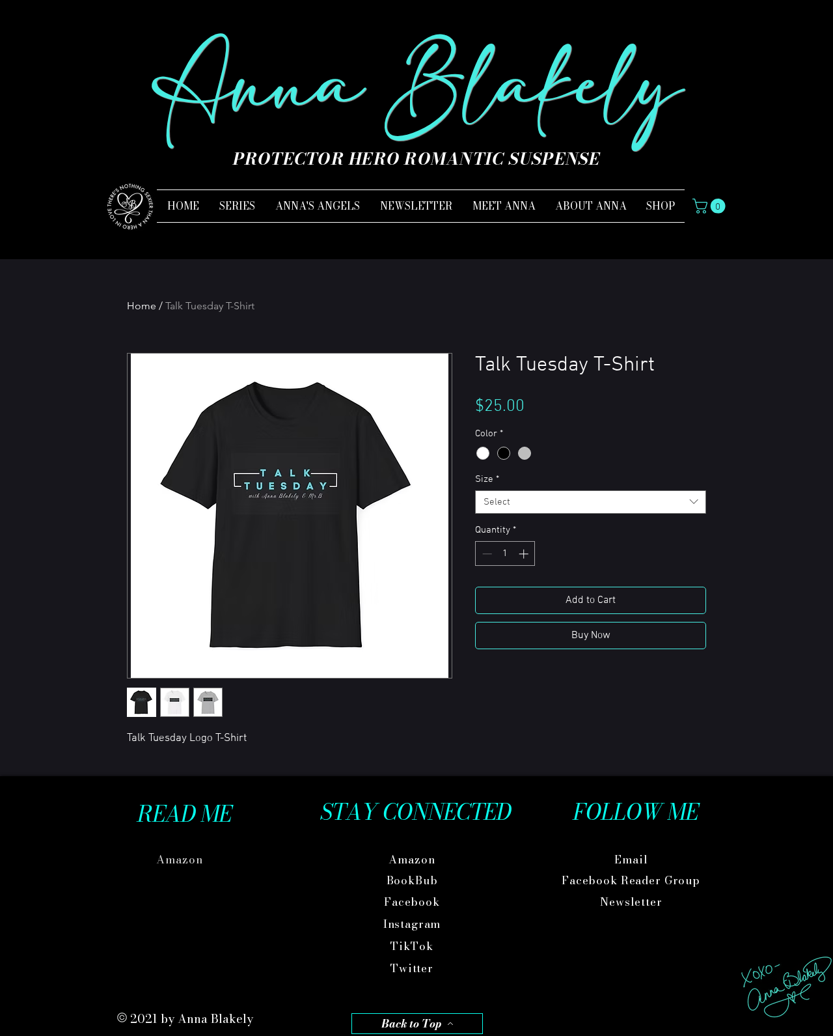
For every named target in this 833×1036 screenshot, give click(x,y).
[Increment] (525, 554)
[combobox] (590, 502)
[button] (710, 206)
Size (487, 479)
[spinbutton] (505, 554)
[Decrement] (486, 554)
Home (141, 306)
